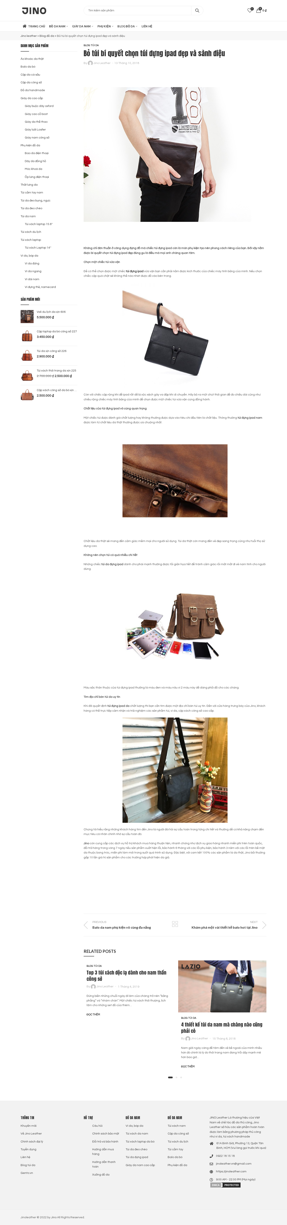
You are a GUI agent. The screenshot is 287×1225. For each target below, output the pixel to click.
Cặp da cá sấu (30, 74)
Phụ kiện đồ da (30, 145)
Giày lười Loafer (35, 129)
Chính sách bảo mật (105, 1133)
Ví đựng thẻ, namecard (40, 287)
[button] (170, 1077)
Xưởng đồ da (100, 1174)
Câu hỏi (97, 1125)
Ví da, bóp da (29, 255)
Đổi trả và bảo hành (105, 1141)
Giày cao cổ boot (36, 114)
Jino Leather (102, 63)
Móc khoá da (33, 169)
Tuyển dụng (28, 1149)
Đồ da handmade (33, 90)
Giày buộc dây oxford (39, 106)
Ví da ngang (33, 271)
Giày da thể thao (36, 121)
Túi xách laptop (31, 239)
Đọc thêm (93, 1014)
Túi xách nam (177, 1125)
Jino (54, 1217)
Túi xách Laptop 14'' (38, 247)
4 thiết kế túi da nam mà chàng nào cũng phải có (221, 1028)
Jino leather (29, 36)
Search (197, 10)
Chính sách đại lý (32, 1141)
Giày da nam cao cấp (140, 1165)
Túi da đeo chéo (31, 208)
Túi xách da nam (137, 1133)
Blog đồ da (46, 36)
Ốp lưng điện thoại (37, 177)
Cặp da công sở (31, 82)
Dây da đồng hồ (35, 161)
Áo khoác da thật (32, 58)
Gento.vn (27, 1173)
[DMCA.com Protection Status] (225, 1185)
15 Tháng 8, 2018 (224, 1038)
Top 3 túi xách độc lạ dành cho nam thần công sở (126, 976)
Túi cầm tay (175, 1149)
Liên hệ (25, 1157)
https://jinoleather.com (231, 1171)
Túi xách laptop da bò (140, 1141)
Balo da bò (28, 66)
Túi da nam (28, 216)
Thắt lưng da (29, 184)
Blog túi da (91, 45)
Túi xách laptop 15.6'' (39, 224)
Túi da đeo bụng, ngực (35, 200)
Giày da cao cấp (32, 98)
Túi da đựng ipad (137, 1157)
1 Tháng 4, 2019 (128, 986)
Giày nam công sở (37, 137)
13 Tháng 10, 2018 (126, 63)
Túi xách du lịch (31, 231)
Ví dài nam (32, 279)
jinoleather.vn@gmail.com (233, 1163)
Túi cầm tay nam (32, 192)
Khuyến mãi (29, 1125)
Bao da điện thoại (37, 153)
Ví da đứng (32, 263)
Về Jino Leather (31, 1133)
